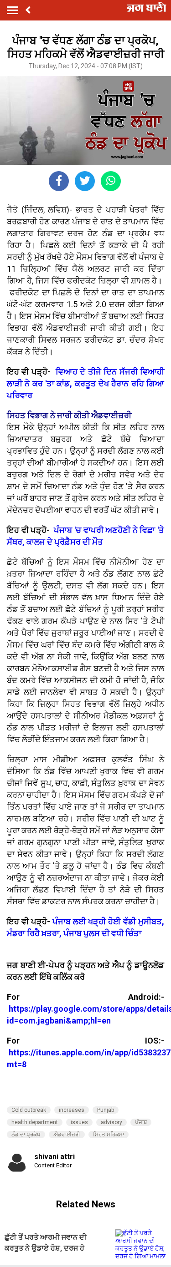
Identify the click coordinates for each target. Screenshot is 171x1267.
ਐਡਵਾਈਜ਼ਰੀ (66, 1134)
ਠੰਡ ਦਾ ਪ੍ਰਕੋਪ (26, 1134)
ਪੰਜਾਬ (141, 1122)
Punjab (105, 1110)
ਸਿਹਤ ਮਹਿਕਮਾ (108, 1134)
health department (34, 1122)
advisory (111, 1122)
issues (79, 1122)
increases (71, 1110)
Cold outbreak (28, 1110)
